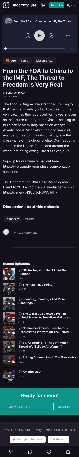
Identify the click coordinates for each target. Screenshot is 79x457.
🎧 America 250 (29, 372)
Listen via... (44, 60)
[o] (9, 274)
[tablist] (19, 219)
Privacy (37, 430)
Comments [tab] (12, 219)
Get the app (58, 439)
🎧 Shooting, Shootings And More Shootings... (41, 301)
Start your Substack (29, 439)
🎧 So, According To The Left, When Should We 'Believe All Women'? (43, 344)
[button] (11, 35)
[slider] (35, 48)
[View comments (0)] (30, 451)
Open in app (20, 60)
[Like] (11, 451)
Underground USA (14, 93)
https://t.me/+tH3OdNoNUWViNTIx (30, 192)
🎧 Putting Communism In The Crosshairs (47, 357)
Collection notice (65, 430)
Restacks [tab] (28, 219)
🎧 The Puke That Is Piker (35, 284)
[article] (39, 274)
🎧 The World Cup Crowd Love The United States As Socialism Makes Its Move (44, 315)
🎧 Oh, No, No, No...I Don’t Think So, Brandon (42, 272)
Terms (48, 430)
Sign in (71, 5)
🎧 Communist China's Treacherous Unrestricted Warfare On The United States (43, 330)
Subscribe (57, 5)
